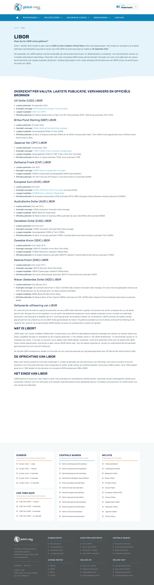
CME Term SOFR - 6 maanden (29, 511)
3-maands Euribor (56, 550)
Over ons (119, 18)
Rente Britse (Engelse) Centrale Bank (75, 478)
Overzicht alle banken (123, 544)
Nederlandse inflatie (112, 502)
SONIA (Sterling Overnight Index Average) (50, 128)
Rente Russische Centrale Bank (73, 507)
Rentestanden (30, 18)
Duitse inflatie (110, 488)
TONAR (52, 575)
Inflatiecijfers (52, 18)
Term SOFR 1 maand (90, 550)
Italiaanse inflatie (111, 507)
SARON (52, 566)
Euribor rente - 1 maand (27, 469)
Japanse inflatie (111, 512)
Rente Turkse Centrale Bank (72, 512)
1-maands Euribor (56, 547)
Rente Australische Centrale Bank (74, 469)
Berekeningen (101, 18)
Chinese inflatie (110, 483)
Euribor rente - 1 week (27, 464)
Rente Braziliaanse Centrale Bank (74, 473)
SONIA (52, 572)
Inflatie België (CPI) (89, 572)
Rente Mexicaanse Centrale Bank (74, 502)
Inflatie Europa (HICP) (123, 572)
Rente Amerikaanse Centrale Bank (74, 464)
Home (16, 28)
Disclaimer (18, 565)
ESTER (52, 569)
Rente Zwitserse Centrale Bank (73, 516)
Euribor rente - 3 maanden (28, 473)
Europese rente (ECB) (122, 553)
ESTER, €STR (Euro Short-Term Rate (48, 190)
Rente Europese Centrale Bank (73, 493)
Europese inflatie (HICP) (113, 493)
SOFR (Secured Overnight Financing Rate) (50, 109)
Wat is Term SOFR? (89, 547)
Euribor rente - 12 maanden (29, 483)
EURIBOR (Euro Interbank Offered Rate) (48, 193)
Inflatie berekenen (111, 464)
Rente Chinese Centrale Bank (72, 488)
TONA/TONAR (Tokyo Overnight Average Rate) (52, 151)
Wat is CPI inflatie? (89, 566)
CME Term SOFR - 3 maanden (29, 506)
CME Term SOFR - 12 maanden (30, 516)
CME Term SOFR (39, 112)
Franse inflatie (110, 497)
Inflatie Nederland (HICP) (124, 575)
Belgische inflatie (111, 473)
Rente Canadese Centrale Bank (73, 483)
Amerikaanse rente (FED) (124, 547)
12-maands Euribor (57, 553)
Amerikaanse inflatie (112, 469)
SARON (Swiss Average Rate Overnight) (49, 170)
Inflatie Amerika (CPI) (90, 569)
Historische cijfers (77, 18)
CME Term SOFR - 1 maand (29, 502)
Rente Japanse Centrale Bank (73, 497)
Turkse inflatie (110, 516)
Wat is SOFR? (87, 544)
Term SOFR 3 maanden (91, 553)
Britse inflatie (110, 478)
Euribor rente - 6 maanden (28, 478)
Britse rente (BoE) (121, 550)
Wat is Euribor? (55, 544)
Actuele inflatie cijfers (123, 566)
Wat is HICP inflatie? (122, 569)
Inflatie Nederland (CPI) (91, 575)
